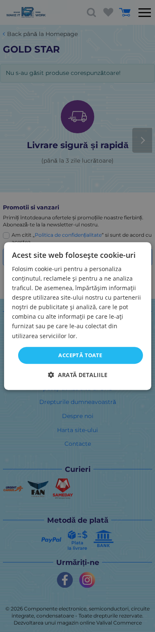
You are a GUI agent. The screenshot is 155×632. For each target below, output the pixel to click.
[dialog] (77, 316)
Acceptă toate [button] (80, 355)
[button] (77, 375)
